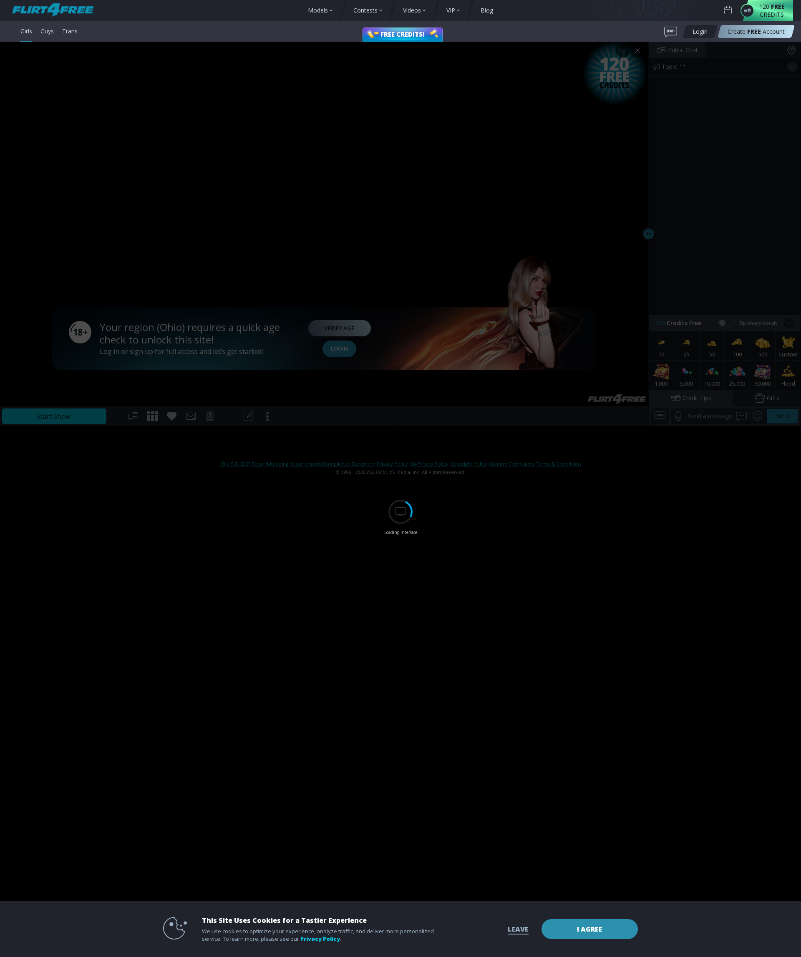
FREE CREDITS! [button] (402, 34)
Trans (70, 31)
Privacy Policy (320, 938)
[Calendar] (728, 10)
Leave (518, 929)
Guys (47, 31)
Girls (26, 31)
